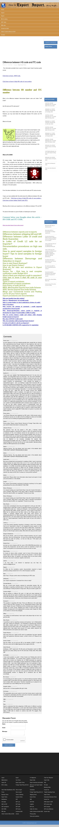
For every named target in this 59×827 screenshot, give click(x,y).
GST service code (48, 804)
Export (2, 16)
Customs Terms (19, 797)
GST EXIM (4, 809)
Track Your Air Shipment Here (50, 164)
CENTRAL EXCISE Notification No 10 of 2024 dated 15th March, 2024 (50, 141)
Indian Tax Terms (33, 809)
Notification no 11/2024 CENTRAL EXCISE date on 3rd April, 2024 (50, 134)
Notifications (4, 799)
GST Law (18, 801)
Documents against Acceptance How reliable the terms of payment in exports (50, 274)
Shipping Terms (33, 794)
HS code (46, 785)
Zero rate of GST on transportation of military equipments (50, 232)
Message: (4, 731)
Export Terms (4, 797)
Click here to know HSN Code (12, 75)
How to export (19, 792)
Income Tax (46, 789)
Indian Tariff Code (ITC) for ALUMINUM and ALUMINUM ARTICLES (50, 245)
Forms (3, 792)
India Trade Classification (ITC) (8, 789)
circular (17, 813)
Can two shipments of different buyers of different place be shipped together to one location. (50, 238)
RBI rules (3, 25)
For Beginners (33, 777)
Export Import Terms (22, 65)
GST (17, 799)
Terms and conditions (34, 816)
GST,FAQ (32, 801)
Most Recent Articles (49, 99)
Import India (46, 780)
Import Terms (47, 794)
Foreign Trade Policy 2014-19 (36, 792)
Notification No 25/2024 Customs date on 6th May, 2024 (50, 147)
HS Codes (4, 801)
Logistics (32, 804)
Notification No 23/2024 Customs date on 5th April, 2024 (50, 159)
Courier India (47, 811)
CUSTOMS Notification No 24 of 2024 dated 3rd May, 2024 (50, 153)
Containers (32, 789)
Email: (4, 727)
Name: (4, 724)
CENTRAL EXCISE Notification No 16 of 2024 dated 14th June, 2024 (50, 104)
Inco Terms (18, 780)
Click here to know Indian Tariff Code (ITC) (15, 200)
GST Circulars (47, 806)
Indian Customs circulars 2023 (36, 811)
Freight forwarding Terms (49, 792)
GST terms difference (48, 809)
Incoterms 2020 (5, 28)
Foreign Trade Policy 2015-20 (22, 785)
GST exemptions (5, 806)
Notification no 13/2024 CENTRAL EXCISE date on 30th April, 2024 (50, 122)
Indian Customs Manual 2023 (8, 31)
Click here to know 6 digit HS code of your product (17, 81)
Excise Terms (33, 797)
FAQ (45, 782)
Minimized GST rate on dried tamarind (50, 226)
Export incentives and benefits (36, 782)
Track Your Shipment (48, 777)
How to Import (19, 789)
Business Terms (5, 794)
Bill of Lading (4, 19)
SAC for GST (4, 804)
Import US (4, 782)
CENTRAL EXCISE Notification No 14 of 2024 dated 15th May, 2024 (50, 116)
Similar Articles (48, 46)
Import (2, 12)
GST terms (18, 809)
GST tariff (18, 806)
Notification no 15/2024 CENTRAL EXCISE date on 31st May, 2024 (50, 110)
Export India (32, 780)
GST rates (3, 22)
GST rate (32, 806)
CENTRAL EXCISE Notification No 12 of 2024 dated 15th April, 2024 (50, 128)
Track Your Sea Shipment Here (50, 168)
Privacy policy (33, 813)
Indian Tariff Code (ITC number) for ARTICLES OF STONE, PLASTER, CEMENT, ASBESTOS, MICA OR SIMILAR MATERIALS (50, 253)
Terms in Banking (19, 794)
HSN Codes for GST (48, 801)
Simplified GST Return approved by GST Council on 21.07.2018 (50, 261)
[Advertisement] (22, 48)
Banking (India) (47, 787)
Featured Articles (49, 221)
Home (2, 9)
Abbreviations (4, 780)
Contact (3, 34)
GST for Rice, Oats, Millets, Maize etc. (50, 280)
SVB (31, 799)
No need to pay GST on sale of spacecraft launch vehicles (50, 267)
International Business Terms (50, 797)
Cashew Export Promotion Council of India (50, 284)
